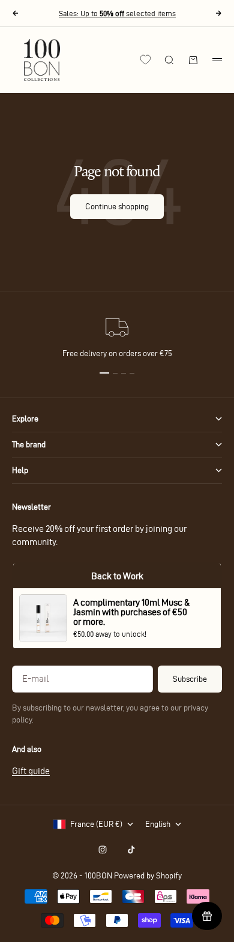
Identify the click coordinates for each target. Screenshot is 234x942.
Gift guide (31, 771)
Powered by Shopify (148, 875)
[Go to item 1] (104, 373)
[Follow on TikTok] (131, 849)
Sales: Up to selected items (117, 13)
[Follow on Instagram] (102, 849)
